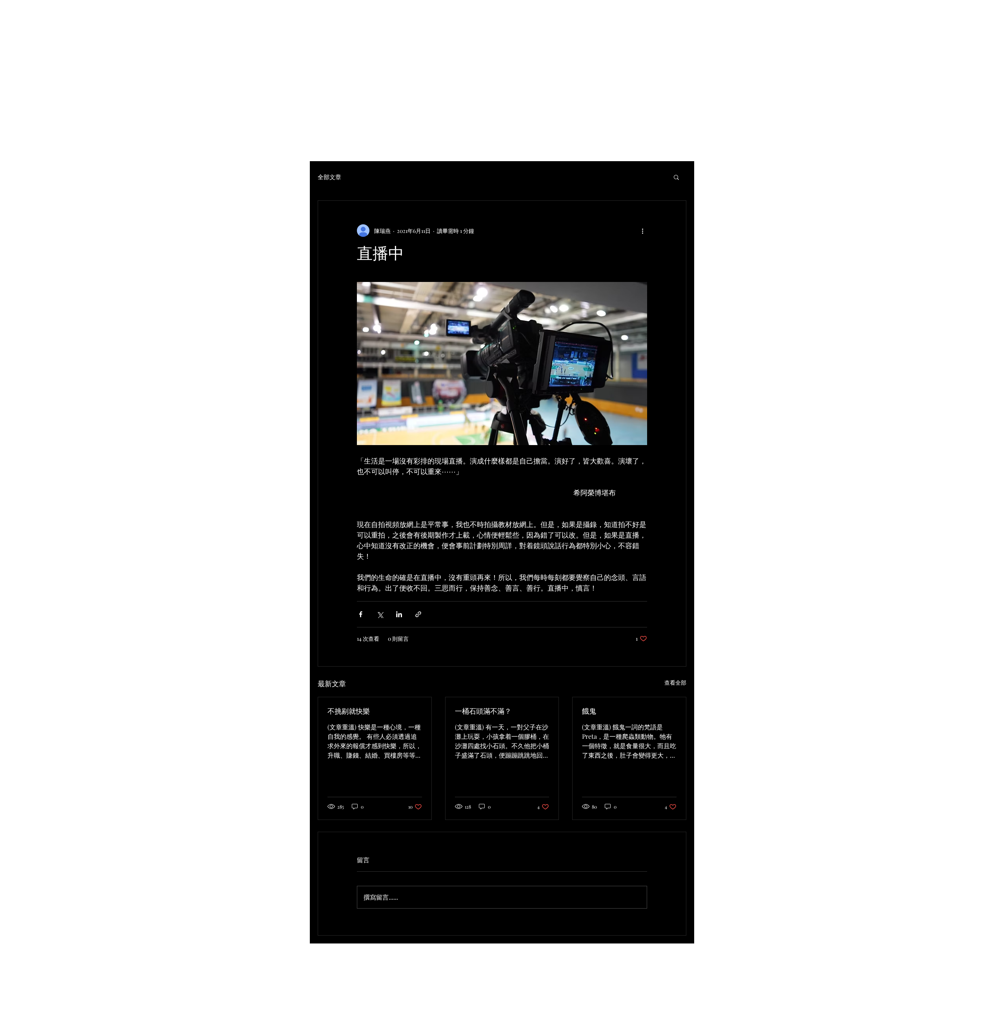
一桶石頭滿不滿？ (483, 711)
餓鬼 (589, 711)
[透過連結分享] (418, 614)
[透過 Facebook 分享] (360, 614)
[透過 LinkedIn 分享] (399, 614)
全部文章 (329, 177)
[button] (676, 177)
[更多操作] (642, 230)
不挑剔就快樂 (348, 711)
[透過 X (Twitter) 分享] (380, 614)
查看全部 (675, 682)
